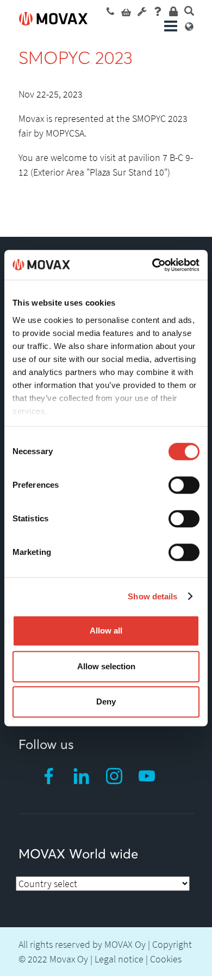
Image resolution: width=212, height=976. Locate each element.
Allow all (106, 630)
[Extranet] (173, 10)
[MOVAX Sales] (110, 10)
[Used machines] (126, 10)
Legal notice (119, 959)
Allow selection (106, 666)
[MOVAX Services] (142, 10)
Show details (152, 596)
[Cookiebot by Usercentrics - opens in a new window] (152, 265)
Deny (106, 701)
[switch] (184, 485)
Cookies (166, 959)
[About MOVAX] (158, 10)
